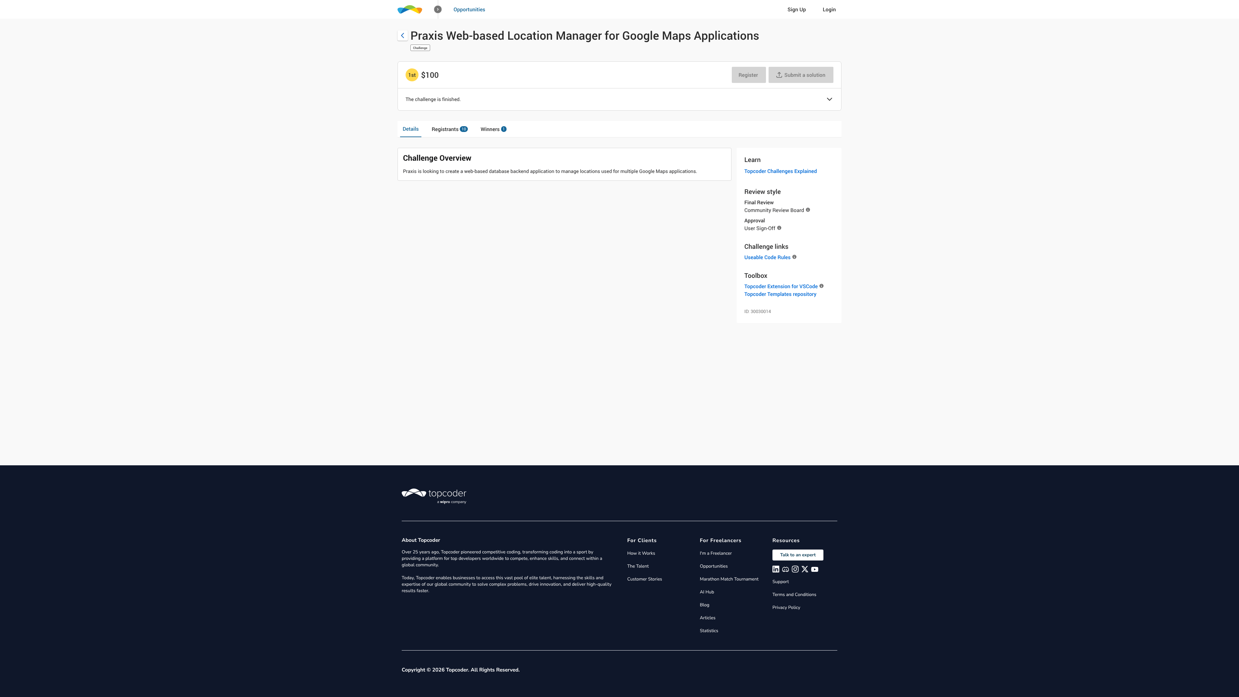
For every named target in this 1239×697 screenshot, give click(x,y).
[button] (438, 9)
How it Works (641, 553)
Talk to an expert (798, 555)
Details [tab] (411, 128)
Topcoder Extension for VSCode (781, 286)
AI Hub (707, 592)
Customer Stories (644, 579)
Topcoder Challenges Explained (780, 171)
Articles (707, 618)
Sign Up (797, 9)
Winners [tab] (493, 129)
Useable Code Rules (767, 257)
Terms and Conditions (794, 594)
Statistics (709, 631)
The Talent (638, 566)
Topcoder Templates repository (780, 294)
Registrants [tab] (449, 129)
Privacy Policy (786, 607)
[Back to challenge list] (403, 35)
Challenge (420, 47)
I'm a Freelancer (716, 553)
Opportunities (469, 9)
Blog (705, 605)
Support (780, 582)
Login (829, 9)
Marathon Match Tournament (729, 579)
